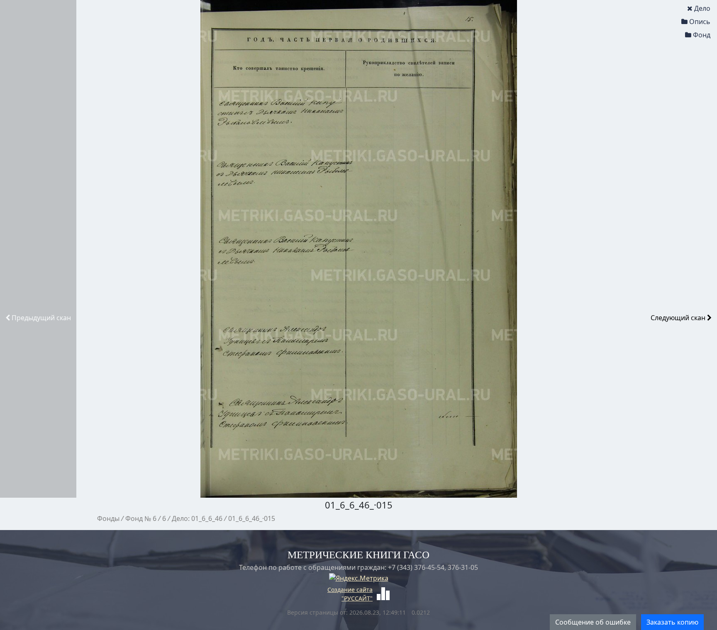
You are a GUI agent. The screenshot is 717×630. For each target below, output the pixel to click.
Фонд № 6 (140, 518)
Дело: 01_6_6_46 (197, 518)
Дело (702, 8)
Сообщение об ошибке (593, 622)
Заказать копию (672, 622)
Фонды (108, 518)
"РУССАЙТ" (357, 598)
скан (41, 317)
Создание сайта (350, 590)
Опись (699, 21)
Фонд (701, 34)
